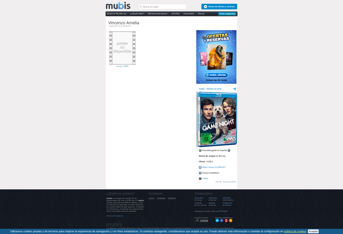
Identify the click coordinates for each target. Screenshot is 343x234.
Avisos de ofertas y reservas (221, 6)
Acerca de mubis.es (115, 216)
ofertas (212, 204)
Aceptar (313, 231)
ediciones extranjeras (157, 13)
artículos (228, 199)
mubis (118, 5)
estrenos (213, 199)
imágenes (227, 204)
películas (199, 199)
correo (151, 198)
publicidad (161, 198)
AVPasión (211, 211)
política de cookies (295, 231)
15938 (204, 220)
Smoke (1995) (122, 66)
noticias (201, 204)
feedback (172, 198)
